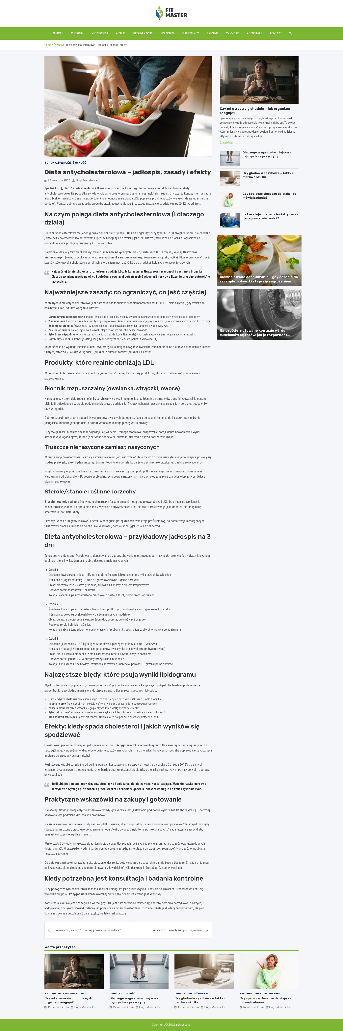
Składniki (167, 33)
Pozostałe (254, 33)
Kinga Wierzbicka (86, 180)
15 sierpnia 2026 (123, 1007)
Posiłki (120, 33)
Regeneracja (143, 33)
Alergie (57, 33)
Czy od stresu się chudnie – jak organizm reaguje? (68, 1000)
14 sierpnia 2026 (253, 1007)
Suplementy (190, 33)
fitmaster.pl (183, 1024)
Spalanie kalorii (74, 993)
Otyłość (129, 993)
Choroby (77, 33)
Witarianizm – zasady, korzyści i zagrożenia (177, 930)
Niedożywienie (198, 993)
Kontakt (276, 33)
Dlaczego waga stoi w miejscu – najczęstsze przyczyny (267, 154)
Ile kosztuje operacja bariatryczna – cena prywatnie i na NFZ (270, 216)
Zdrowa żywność (57, 163)
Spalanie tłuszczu (253, 993)
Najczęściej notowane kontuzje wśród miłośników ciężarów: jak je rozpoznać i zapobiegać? (253, 335)
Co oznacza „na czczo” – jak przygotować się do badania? (88, 930)
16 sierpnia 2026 (58, 1007)
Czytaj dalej (226, 142)
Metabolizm (100, 33)
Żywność (232, 33)
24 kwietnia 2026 (59, 180)
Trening (212, 33)
